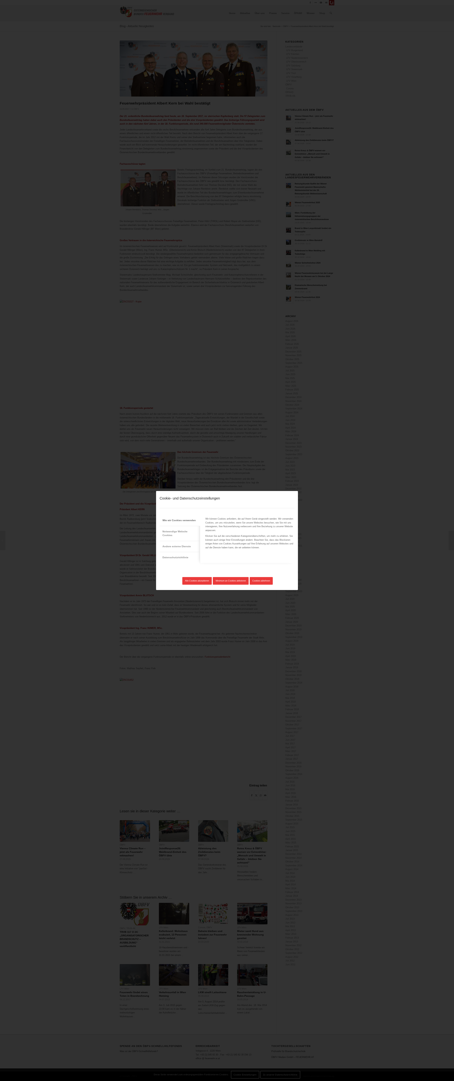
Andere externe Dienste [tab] (176, 546)
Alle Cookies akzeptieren (197, 581)
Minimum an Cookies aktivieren (231, 581)
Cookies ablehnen (261, 581)
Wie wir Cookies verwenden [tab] (179, 520)
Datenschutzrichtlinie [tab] (175, 557)
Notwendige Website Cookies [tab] (174, 533)
